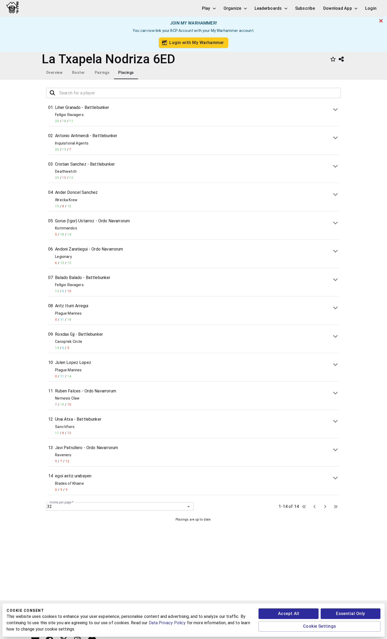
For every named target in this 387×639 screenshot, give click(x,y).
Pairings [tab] (102, 72)
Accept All (288, 613)
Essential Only (350, 613)
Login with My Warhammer (196, 42)
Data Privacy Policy (167, 622)
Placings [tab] (126, 72)
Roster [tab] (78, 72)
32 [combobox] (49, 506)
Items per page (61, 502)
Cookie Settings (319, 626)
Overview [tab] (54, 72)
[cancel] (381, 21)
